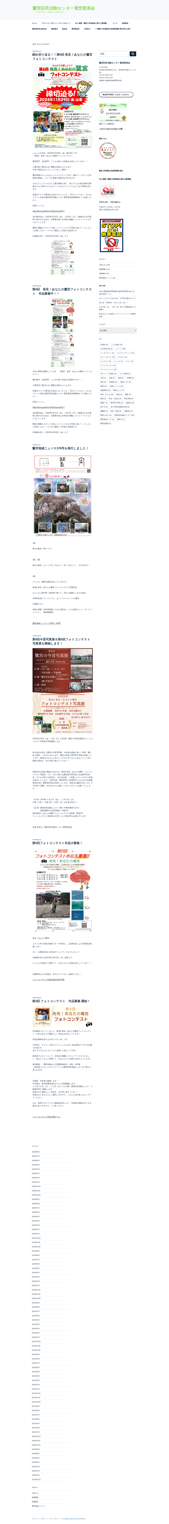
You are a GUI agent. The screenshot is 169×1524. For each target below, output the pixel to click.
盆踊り (104, 403)
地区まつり (125, 382)
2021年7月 (36, 1415)
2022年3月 (36, 1380)
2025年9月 (36, 1199)
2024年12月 (36, 1238)
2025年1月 (36, 1234)
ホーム (34, 23)
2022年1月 (36, 1389)
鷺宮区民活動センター (124, 415)
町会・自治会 (115, 398)
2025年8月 (36, 1204)
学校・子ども (106, 394)
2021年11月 (36, 1397)
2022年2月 (36, 1385)
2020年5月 (36, 1462)
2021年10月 (36, 1402)
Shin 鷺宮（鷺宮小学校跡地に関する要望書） (91, 23)
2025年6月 (36, 1212)
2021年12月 (36, 1393)
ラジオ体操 (125, 374)
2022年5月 (36, 1372)
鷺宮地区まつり (107, 419)
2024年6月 (36, 1264)
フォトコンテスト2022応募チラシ (47, 1117)
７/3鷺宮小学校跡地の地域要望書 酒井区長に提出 (113, 29)
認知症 (130, 403)
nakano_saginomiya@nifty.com (110, 80)
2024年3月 (36, 1277)
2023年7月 (36, 1311)
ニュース (118, 361)
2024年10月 (36, 1247)
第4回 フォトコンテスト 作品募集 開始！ (61, 1001)
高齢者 (128, 411)
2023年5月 (36, 1320)
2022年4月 (36, 1376)
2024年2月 (36, 1281)
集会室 (64, 29)
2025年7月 (36, 1208)
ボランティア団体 (108, 374)
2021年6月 (36, 1419)
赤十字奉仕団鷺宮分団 (120, 407)
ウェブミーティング (125, 353)
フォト (129, 361)
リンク (115, 23)
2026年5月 (36, 1165)
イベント (120, 349)
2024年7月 (36, 1260)
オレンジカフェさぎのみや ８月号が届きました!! (117, 298)
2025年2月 (36, 1229)
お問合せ (87, 29)
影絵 (119, 394)
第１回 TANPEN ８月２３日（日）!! (113, 303)
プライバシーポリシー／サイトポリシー (56, 23)
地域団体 (125, 23)
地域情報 (102, 269)
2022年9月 (36, 1354)
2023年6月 (36, 1316)
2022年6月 (36, 1367)
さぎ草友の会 (106, 349)
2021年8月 (36, 1410)
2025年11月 (36, 1191)
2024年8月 (36, 1255)
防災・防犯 (116, 411)
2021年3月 (36, 1428)
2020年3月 (36, 1471)
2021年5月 (36, 1423)
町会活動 (128, 398)
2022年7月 (36, 1363)
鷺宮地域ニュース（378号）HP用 (46, 623)
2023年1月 (36, 1337)
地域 (103, 386)
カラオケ (122, 357)
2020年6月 (36, 1458)
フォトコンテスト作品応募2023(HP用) (48, 980)
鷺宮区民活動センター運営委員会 (64, 8)
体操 (121, 378)
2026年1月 (36, 1182)
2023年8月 (36, 1307)
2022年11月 (36, 1346)
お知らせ (102, 265)
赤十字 (104, 407)
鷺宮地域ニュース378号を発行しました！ (60, 448)
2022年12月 (36, 1341)
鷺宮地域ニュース (105, 278)
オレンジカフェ (107, 357)
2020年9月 (36, 1449)
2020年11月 (36, 1441)
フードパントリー (108, 369)
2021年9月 (36, 1406)
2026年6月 (36, 1160)
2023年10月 (36, 1298)
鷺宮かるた (106, 415)
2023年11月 (36, 1294)
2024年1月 (36, 1285)
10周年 (104, 345)
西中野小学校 (117, 403)
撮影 (128, 394)
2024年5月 (36, 1268)
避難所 (104, 411)
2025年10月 (36, 1195)
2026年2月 (36, 1178)
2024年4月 (36, 1272)
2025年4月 (36, 1221)
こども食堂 (116, 345)
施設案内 (54, 29)
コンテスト (105, 361)
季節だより (118, 390)
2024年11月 (36, 1242)
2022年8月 (36, 1359)
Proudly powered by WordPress (74, 1519)
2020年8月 (36, 1453)
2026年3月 (36, 1173)
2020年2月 (36, 1475)
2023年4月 (36, 1324)
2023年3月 (36, 1329)
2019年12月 (36, 1479)
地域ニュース (116, 386)
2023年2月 (36, 1333)
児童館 (130, 378)
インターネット (107, 353)
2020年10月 (36, 1445)
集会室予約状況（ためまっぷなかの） (116, 94)
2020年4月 (36, 1467)
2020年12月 (36, 1436)
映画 (103, 398)
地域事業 (105, 390)
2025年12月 (36, 1186)
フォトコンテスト (108, 365)
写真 (103, 382)
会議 (112, 378)
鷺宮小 (121, 419)
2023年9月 (36, 1303)
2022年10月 (36, 1350)
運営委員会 (76, 29)
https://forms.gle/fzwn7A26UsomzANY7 (49, 211)
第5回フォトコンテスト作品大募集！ (57, 843)
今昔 (103, 378)
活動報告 (102, 273)
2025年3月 (36, 1225)
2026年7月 (36, 1156)
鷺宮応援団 (105, 423)
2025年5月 (36, 1216)
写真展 (113, 382)
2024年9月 (36, 1251)
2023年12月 (36, 1290)
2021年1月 (36, 1432)
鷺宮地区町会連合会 (39, 29)
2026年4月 (36, 1169)
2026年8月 (36, 1152)
